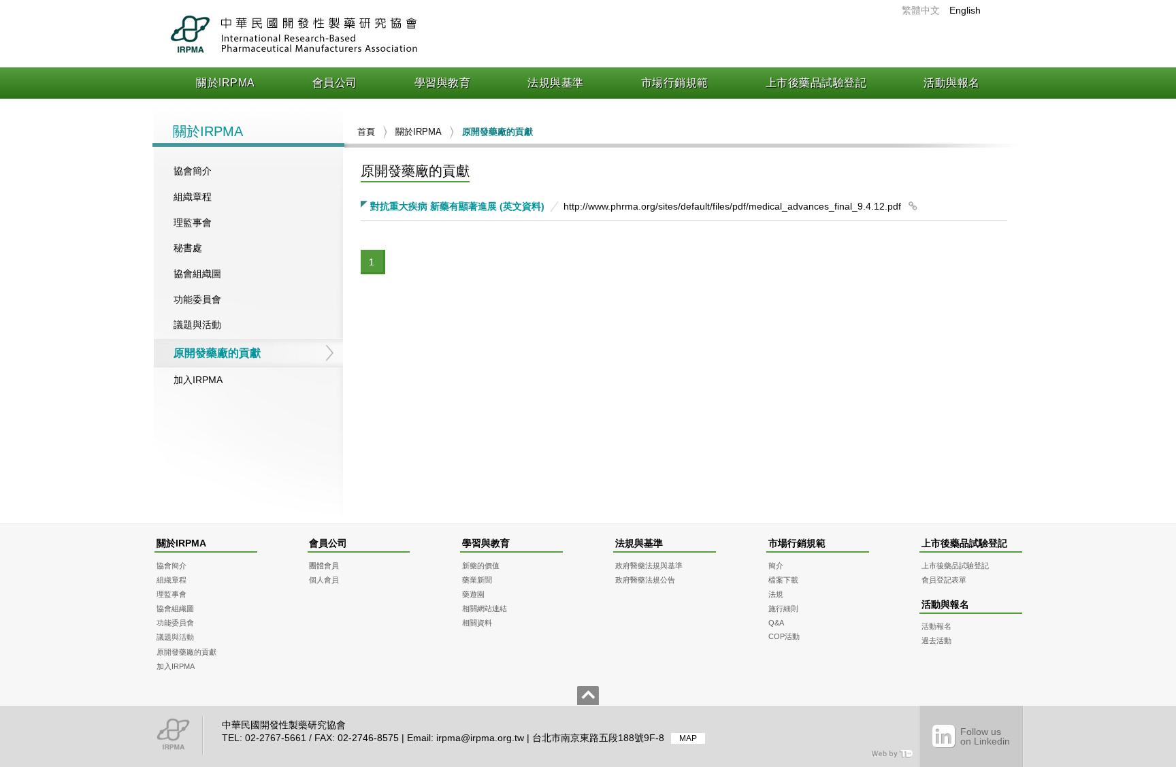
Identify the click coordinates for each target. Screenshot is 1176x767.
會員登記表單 (943, 580)
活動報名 (936, 626)
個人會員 (324, 580)
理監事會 (193, 222)
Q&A (776, 623)
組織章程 (193, 196)
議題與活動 (197, 324)
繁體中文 (921, 10)
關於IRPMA (225, 82)
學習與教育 (442, 82)
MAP (688, 738)
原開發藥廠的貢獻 (217, 353)
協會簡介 (193, 170)
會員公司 (334, 82)
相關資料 (477, 623)
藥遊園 (473, 594)
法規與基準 (555, 82)
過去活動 (936, 640)
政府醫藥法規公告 (645, 580)
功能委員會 (197, 299)
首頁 (366, 132)
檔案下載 (783, 580)
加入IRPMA (198, 379)
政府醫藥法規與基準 (649, 565)
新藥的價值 (481, 565)
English (965, 10)
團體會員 (324, 565)
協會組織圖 (197, 273)
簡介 (775, 565)
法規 (775, 594)
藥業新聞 (477, 580)
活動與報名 (952, 82)
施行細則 (783, 608)
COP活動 (784, 636)
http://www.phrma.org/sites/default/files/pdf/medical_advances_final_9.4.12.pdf (732, 206)
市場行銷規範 (674, 82)
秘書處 (188, 247)
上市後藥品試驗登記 (816, 82)
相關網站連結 (484, 608)
